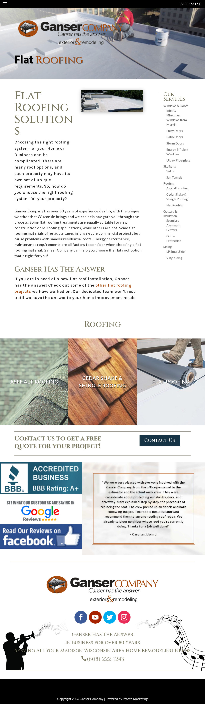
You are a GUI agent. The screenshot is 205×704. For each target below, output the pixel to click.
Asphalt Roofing (177, 188)
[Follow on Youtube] (95, 617)
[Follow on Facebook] (80, 617)
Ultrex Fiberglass (178, 160)
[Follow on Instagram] (124, 617)
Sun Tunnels (174, 177)
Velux (170, 171)
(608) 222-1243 (191, 4)
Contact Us (159, 440)
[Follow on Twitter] (109, 617)
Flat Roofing (174, 205)
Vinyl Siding (174, 258)
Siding (167, 246)
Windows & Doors (175, 106)
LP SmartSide (175, 251)
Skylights (169, 166)
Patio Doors (174, 137)
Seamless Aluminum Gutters (173, 224)
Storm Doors (175, 143)
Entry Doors (174, 130)
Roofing (168, 183)
